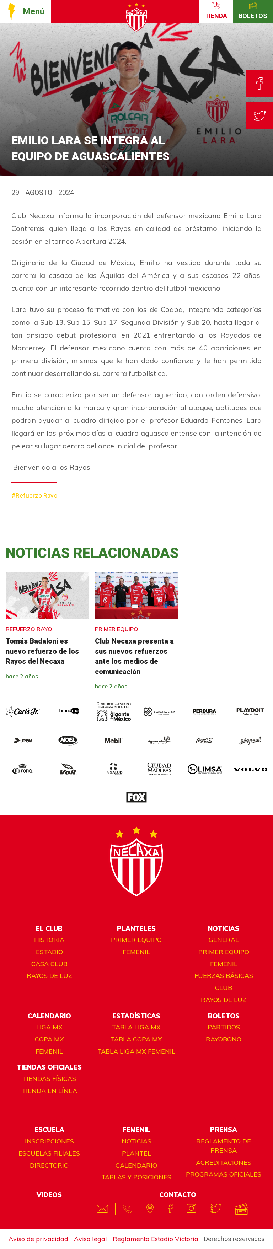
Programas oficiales (223, 1174)
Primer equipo (136, 940)
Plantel (136, 1153)
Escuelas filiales (49, 1153)
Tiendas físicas (49, 1079)
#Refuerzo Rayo (34, 495)
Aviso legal (90, 1239)
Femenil (136, 952)
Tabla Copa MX (136, 1039)
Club (223, 988)
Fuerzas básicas (223, 975)
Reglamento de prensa (223, 1145)
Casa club (49, 964)
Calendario (136, 1165)
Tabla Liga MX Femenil (136, 1051)
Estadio (49, 952)
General (224, 940)
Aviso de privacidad (38, 1239)
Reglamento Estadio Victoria (155, 1239)
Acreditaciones (223, 1162)
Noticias (136, 1141)
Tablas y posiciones (136, 1177)
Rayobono (223, 1039)
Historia (49, 940)
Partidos (224, 1027)
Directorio (49, 1165)
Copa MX (49, 1039)
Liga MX (49, 1027)
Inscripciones (49, 1141)
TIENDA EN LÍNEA (49, 1091)
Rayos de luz (49, 975)
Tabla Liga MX (136, 1027)
